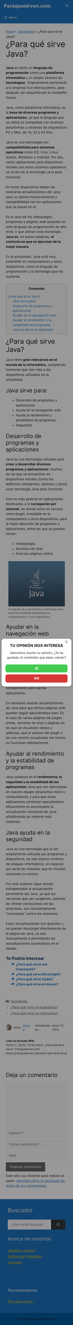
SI (36, 668)
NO (36, 678)
